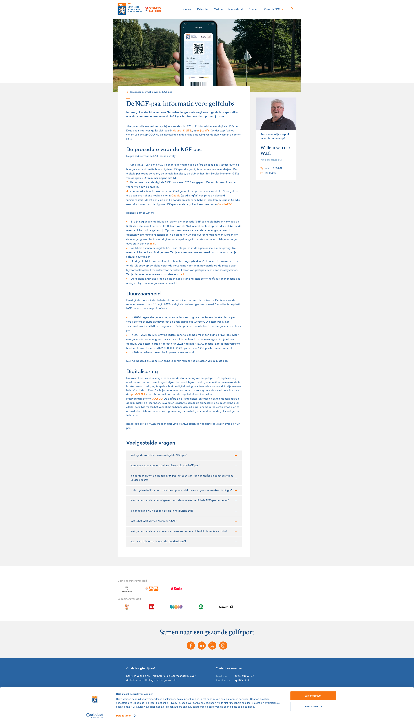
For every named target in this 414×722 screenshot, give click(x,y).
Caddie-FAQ (225, 204)
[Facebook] (191, 645)
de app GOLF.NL (182, 131)
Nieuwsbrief (235, 9)
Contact (253, 9)
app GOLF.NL (137, 394)
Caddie (218, 9)
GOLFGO (157, 399)
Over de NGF (272, 9)
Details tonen (123, 715)
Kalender (202, 9)
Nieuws (186, 9)
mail (152, 243)
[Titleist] (225, 608)
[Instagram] (223, 645)
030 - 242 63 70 (244, 676)
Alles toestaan (313, 695)
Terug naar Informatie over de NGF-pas (151, 92)
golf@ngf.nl (242, 680)
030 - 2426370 (273, 168)
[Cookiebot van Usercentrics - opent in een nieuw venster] (95, 715)
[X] (212, 645)
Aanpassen (311, 706)
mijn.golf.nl (203, 131)
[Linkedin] (202, 645)
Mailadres (270, 173)
